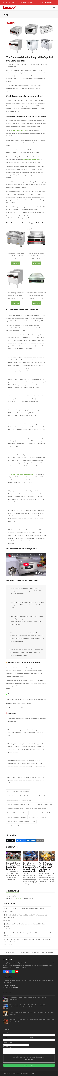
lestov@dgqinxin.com (27, 2)
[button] (54, 7)
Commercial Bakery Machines (40, 795)
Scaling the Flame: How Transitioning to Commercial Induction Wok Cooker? (28, 933)
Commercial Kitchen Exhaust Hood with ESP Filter (21, 821)
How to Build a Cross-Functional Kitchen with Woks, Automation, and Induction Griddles (30, 867)
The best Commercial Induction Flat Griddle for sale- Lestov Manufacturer (29, 952)
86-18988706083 (10, 985)
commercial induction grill (18, 130)
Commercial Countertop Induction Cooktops (19, 800)
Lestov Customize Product (37, 826)
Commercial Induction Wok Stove (38, 817)
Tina (24, 64)
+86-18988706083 (10, 2)
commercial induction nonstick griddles (22, 474)
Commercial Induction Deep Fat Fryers (18, 804)
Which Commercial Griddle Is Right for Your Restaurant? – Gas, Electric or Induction (46, 867)
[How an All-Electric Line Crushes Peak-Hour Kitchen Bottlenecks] (13, 856)
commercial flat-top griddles (30, 159)
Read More (15, 263)
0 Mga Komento (12, 66)
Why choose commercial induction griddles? (22, 309)
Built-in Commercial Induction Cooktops (18, 795)
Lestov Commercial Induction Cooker (17, 826)
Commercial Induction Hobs (15, 808)
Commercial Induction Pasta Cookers (35, 808)
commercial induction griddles (39, 64)
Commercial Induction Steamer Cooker (40, 813)
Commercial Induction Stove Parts (16, 817)
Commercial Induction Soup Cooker (17, 813)
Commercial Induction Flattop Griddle (41, 804)
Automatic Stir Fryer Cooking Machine (18, 791)
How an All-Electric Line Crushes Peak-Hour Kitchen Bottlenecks (13, 866)
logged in (18, 898)
